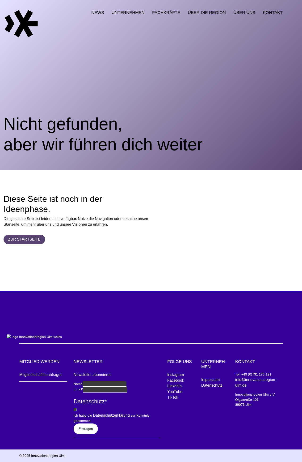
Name (78, 384)
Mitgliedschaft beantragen (41, 375)
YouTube (174, 392)
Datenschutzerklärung (111, 415)
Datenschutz (211, 385)
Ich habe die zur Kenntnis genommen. (111, 418)
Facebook (175, 380)
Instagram (175, 375)
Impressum (210, 380)
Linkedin (174, 386)
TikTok (172, 397)
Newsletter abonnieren (93, 375)
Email (78, 389)
